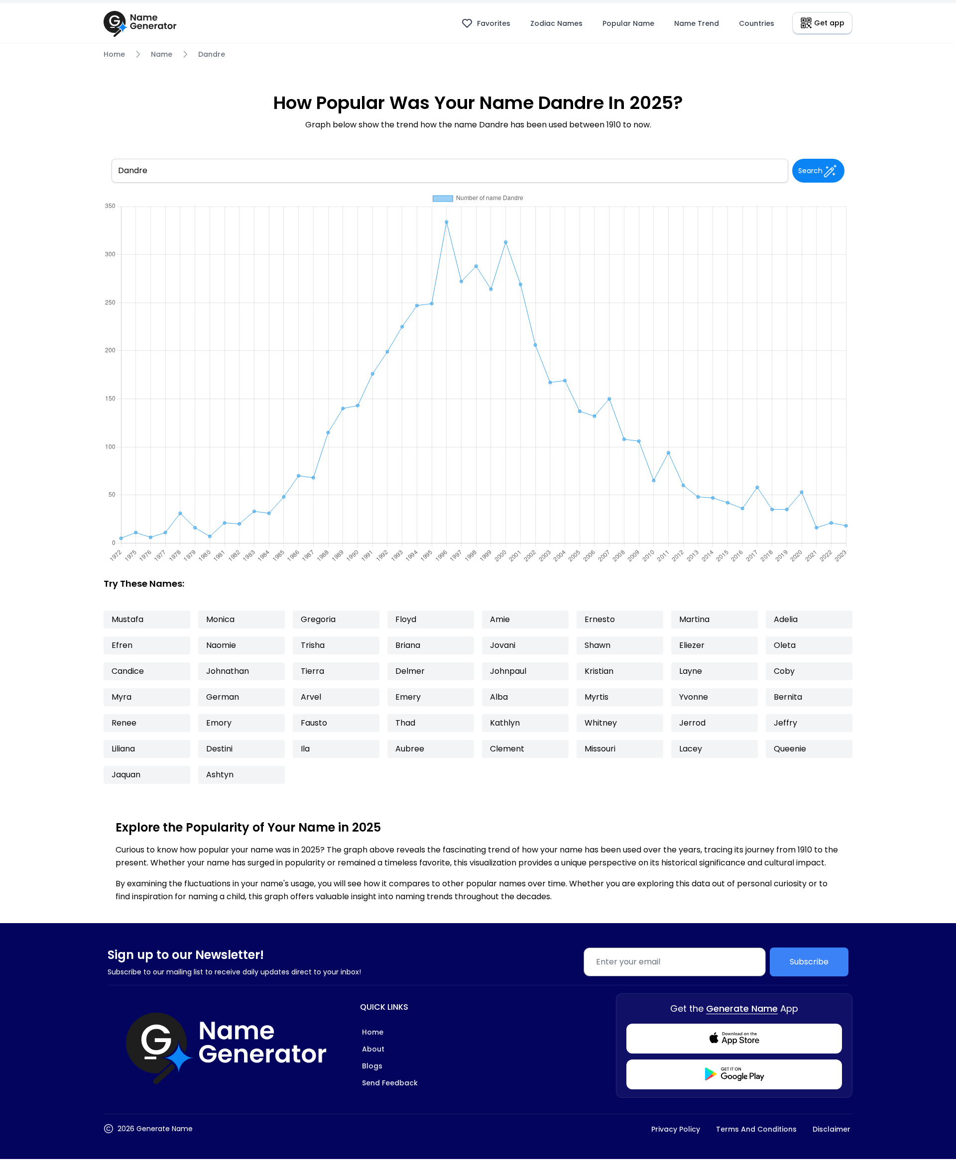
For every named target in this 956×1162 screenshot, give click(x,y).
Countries (756, 23)
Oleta (785, 645)
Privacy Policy (675, 1129)
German (222, 697)
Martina (694, 619)
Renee (124, 723)
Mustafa (127, 619)
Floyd (405, 619)
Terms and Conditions (756, 1129)
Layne (690, 671)
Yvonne (693, 697)
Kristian (599, 671)
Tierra (312, 671)
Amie (500, 619)
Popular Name (628, 23)
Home (114, 54)
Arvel (311, 697)
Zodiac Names (556, 23)
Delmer (410, 671)
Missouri (600, 748)
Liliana (123, 748)
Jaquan (126, 774)
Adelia (786, 619)
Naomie (221, 645)
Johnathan (227, 671)
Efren (122, 645)
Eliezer (692, 645)
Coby (784, 671)
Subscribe (809, 961)
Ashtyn (220, 774)
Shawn (597, 645)
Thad (405, 723)
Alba (499, 697)
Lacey (690, 748)
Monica (220, 619)
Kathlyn (505, 723)
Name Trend (696, 23)
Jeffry (785, 723)
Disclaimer (831, 1129)
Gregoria (318, 619)
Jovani (502, 645)
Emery (408, 697)
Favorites (493, 23)
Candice (128, 671)
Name (161, 54)
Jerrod (692, 723)
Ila (305, 748)
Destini (219, 748)
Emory (219, 723)
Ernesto (600, 619)
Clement (507, 748)
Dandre (211, 54)
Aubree (409, 748)
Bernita (788, 697)
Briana (407, 645)
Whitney (601, 723)
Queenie (790, 748)
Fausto (314, 723)
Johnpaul (508, 671)
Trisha (313, 645)
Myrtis (596, 697)
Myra (121, 697)
